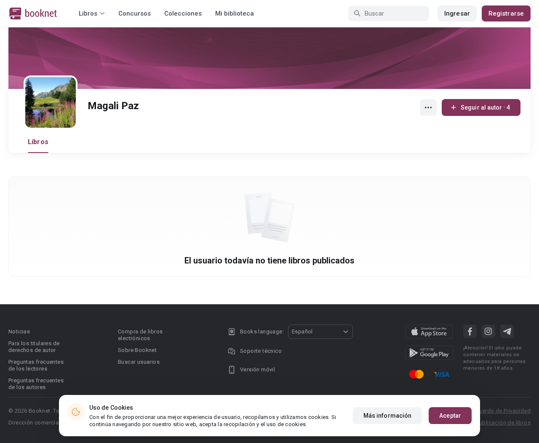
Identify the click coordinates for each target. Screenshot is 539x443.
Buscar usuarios (139, 362)
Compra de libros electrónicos (140, 334)
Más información (387, 415)
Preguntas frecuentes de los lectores (36, 365)
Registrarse (506, 13)
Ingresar (457, 13)
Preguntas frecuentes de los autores (36, 383)
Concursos (134, 13)
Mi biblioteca (234, 13)
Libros (38, 142)
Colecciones (183, 13)
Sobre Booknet (137, 350)
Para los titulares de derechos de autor (33, 346)
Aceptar (450, 415)
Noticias (19, 331)
